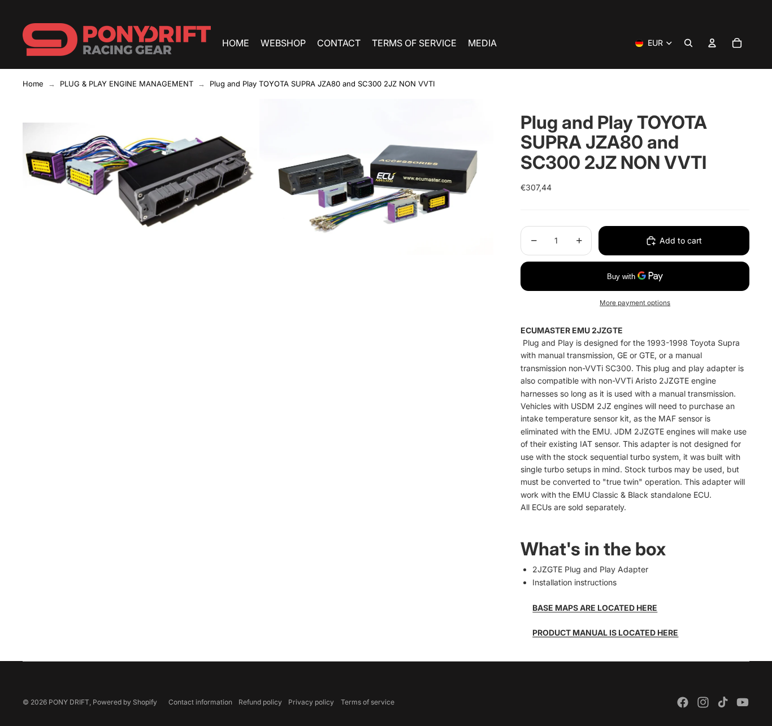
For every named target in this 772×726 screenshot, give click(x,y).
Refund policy (260, 702)
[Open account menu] (712, 43)
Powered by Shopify (125, 702)
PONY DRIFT (69, 702)
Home (33, 83)
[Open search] (688, 43)
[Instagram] (703, 702)
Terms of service (367, 702)
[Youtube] (742, 702)
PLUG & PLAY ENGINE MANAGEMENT (126, 83)
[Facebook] (682, 702)
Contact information (200, 702)
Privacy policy (311, 702)
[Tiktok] (723, 702)
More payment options (635, 303)
